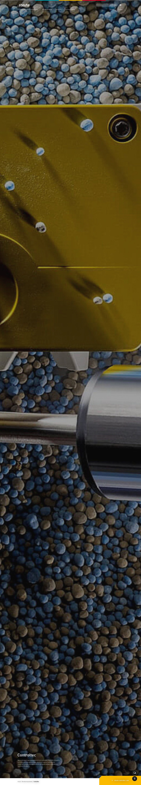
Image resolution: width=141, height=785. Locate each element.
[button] (24, 9)
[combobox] (104, 5)
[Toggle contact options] (134, 772)
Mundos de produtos (27, 781)
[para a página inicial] (23, 5)
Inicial (19, 781)
